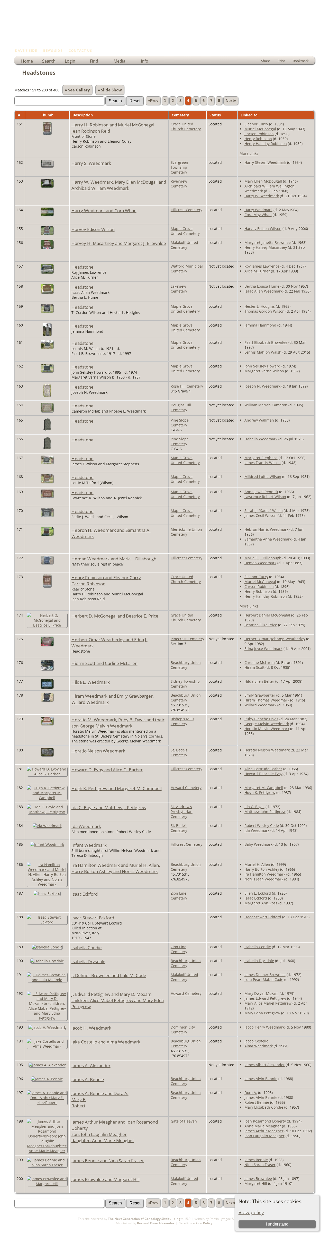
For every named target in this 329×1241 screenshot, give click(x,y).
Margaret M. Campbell (263, 787)
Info (144, 61)
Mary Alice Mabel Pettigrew (267, 1003)
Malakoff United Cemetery (184, 245)
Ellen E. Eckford (257, 893)
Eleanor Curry (256, 124)
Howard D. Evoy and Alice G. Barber (107, 769)
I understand (277, 1224)
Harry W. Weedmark (261, 195)
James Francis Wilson (262, 462)
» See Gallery (77, 89)
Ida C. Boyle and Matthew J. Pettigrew (108, 807)
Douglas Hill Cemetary (181, 407)
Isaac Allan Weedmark (263, 291)
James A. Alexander (91, 1065)
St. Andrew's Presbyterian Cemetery (182, 811)
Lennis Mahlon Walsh (262, 352)
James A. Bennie (87, 1079)
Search (49, 61)
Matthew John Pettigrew (265, 811)
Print (281, 60)
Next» (231, 101)
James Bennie (256, 1159)
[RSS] (17, 1225)
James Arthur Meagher (264, 1130)
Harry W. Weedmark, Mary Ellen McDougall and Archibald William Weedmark (118, 185)
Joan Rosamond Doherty (265, 1121)
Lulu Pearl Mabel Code (263, 979)
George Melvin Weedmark (266, 723)
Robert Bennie (256, 1102)
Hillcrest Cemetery (186, 209)
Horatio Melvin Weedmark (266, 728)
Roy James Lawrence (261, 266)
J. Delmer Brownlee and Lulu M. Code (108, 975)
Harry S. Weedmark (91, 163)
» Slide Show (110, 89)
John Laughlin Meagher (264, 1135)
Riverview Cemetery (179, 184)
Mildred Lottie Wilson (262, 476)
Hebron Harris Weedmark (266, 529)
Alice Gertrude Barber (263, 768)
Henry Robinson (258, 138)
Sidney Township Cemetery (185, 684)
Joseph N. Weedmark (262, 386)
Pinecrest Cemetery (187, 638)
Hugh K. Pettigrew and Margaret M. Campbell (116, 788)
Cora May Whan (258, 214)
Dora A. (250, 1092)
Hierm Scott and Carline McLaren (104, 663)
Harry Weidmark (258, 209)
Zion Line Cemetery (179, 896)
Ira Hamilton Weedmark (264, 874)
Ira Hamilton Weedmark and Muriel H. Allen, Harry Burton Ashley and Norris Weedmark (115, 868)
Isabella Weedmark (260, 439)
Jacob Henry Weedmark (264, 1027)
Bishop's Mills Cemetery (182, 721)
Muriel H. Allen (257, 864)
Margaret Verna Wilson (264, 371)
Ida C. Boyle (254, 806)
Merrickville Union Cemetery (186, 532)
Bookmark (301, 60)
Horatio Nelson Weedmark (98, 751)
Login (70, 61)
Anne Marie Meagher (262, 1126)
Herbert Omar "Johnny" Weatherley (274, 638)
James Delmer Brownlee (265, 974)
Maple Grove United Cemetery (185, 231)
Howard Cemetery (186, 787)
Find (94, 61)
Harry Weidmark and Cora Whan (103, 210)
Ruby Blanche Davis (261, 718)
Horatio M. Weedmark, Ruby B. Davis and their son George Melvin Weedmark (117, 722)
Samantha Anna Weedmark (267, 539)
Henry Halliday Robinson (265, 143)
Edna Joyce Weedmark (263, 648)
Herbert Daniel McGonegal (267, 615)
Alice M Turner (257, 271)
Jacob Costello (256, 1041)
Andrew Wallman (259, 420)
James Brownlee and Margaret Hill (105, 1179)
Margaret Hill (255, 1183)
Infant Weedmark (89, 845)
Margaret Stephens (261, 457)
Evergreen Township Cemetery (179, 167)
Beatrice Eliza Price (260, 624)
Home (27, 61)
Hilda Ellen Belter (259, 681)
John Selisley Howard (262, 366)
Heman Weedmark (260, 562)
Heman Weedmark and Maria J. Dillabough (113, 558)
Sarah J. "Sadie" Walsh (263, 510)
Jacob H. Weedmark (91, 1028)
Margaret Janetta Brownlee (267, 242)
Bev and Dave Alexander (155, 1223)
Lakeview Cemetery (179, 289)
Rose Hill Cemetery (187, 386)
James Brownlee (258, 1178)
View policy (251, 1212)
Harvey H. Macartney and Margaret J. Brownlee (118, 243)
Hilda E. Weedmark (90, 682)
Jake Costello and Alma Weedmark (105, 1042)
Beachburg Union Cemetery (186, 665)
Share (265, 60)
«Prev (153, 101)
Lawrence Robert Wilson (265, 496)
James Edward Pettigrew (265, 998)
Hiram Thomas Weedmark (266, 700)
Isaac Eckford (84, 894)
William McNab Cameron (265, 405)
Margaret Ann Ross (260, 903)
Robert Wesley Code (261, 825)
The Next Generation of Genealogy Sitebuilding (144, 1219)
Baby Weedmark (258, 844)
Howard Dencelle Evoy (263, 773)
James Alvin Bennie (260, 1078)
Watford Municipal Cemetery (187, 268)
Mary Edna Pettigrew (262, 1013)
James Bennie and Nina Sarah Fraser (107, 1160)
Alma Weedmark (258, 1045)
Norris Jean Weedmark (263, 879)
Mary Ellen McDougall (263, 181)
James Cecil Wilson (260, 515)
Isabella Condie (86, 947)
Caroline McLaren (259, 662)
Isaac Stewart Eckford (92, 917)
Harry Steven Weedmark (265, 162)
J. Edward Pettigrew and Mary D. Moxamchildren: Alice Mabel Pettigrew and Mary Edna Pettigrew (117, 1000)
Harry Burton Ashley (261, 869)
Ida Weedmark (86, 826)
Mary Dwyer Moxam (261, 993)
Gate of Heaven (184, 1121)
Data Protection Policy (195, 1223)
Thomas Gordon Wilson (264, 311)
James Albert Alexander (264, 1064)
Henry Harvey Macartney (265, 247)
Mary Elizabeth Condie (263, 1107)
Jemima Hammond (260, 325)
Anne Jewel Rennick (261, 491)
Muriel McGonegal (260, 128)
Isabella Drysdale (88, 961)
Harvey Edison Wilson (93, 229)
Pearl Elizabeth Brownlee (265, 342)
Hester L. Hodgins (259, 306)
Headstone (82, 267)
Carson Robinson (259, 133)
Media (119, 61)
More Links (249, 153)
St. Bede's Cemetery (179, 752)
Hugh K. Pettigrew (259, 792)
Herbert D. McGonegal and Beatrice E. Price (114, 616)
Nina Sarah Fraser (260, 1164)
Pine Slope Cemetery (180, 422)
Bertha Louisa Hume (261, 286)
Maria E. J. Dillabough (262, 557)
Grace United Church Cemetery (186, 126)
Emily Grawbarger (259, 695)
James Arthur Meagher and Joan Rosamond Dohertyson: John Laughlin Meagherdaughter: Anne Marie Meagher (114, 1131)
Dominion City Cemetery (183, 1029)
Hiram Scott (254, 667)
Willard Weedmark (260, 705)
